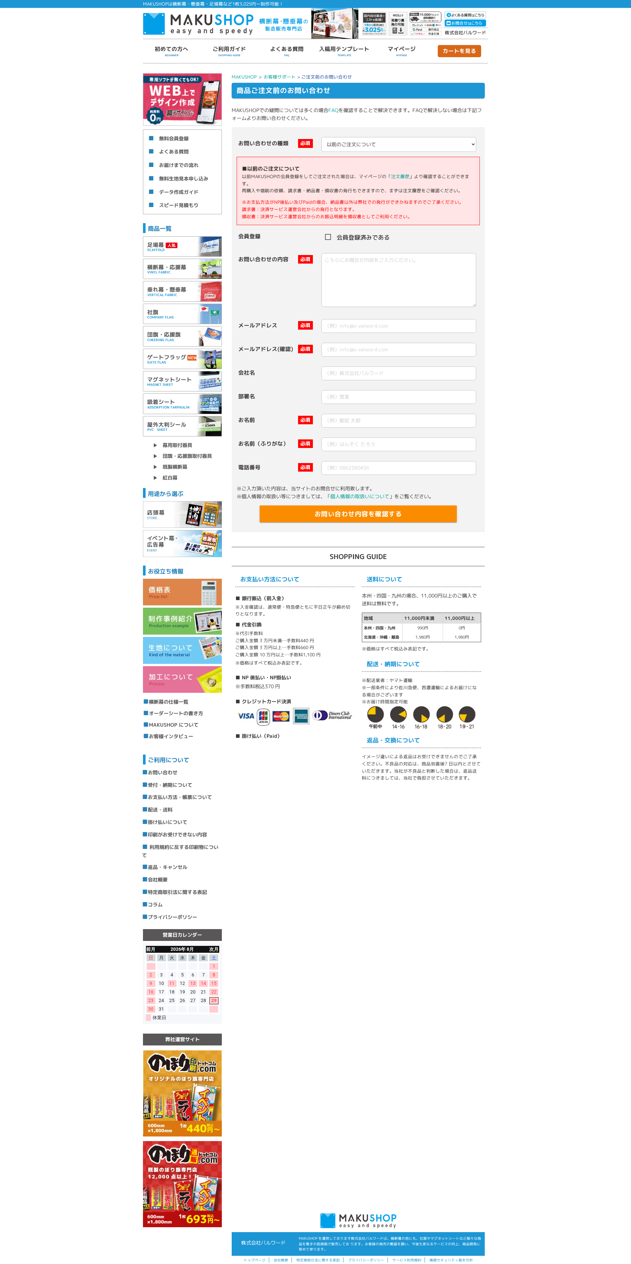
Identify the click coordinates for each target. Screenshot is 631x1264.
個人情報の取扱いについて (359, 496)
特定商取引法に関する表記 (318, 1260)
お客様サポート (280, 77)
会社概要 (281, 1260)
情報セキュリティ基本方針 (451, 1260)
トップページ (255, 1260)
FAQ (333, 110)
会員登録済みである (363, 237)
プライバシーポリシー (366, 1260)
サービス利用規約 (406, 1260)
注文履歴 (400, 176)
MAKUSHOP (244, 77)
